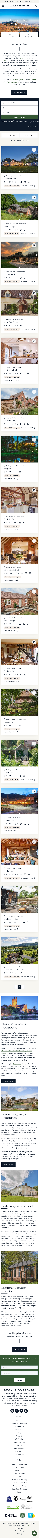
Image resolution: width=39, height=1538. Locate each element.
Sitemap (19, 1534)
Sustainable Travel (19, 1486)
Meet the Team (19, 1448)
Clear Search (32, 126)
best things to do (19, 80)
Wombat (27, 1525)
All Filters (8, 121)
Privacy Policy (19, 1451)
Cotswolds (5, 60)
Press (19, 1477)
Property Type (23, 121)
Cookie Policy (19, 1454)
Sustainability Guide (19, 1489)
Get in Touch (19, 92)
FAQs (19, 1433)
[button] (2, 6)
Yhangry (19, 1492)
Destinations (19, 1430)
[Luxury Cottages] (19, 5)
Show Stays (19, 117)
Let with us (19, 1470)
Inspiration (19, 1445)
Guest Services (19, 1442)
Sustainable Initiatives (19, 1483)
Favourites (19, 1436)
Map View (11, 135)
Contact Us (19, 1427)
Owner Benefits (19, 1473)
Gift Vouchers (19, 1439)
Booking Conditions (19, 1424)
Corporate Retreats (19, 1464)
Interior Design (19, 1467)
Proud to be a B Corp (19, 1480)
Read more (8, 1081)
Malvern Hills (23, 58)
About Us (19, 1420)
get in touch (30, 1)
